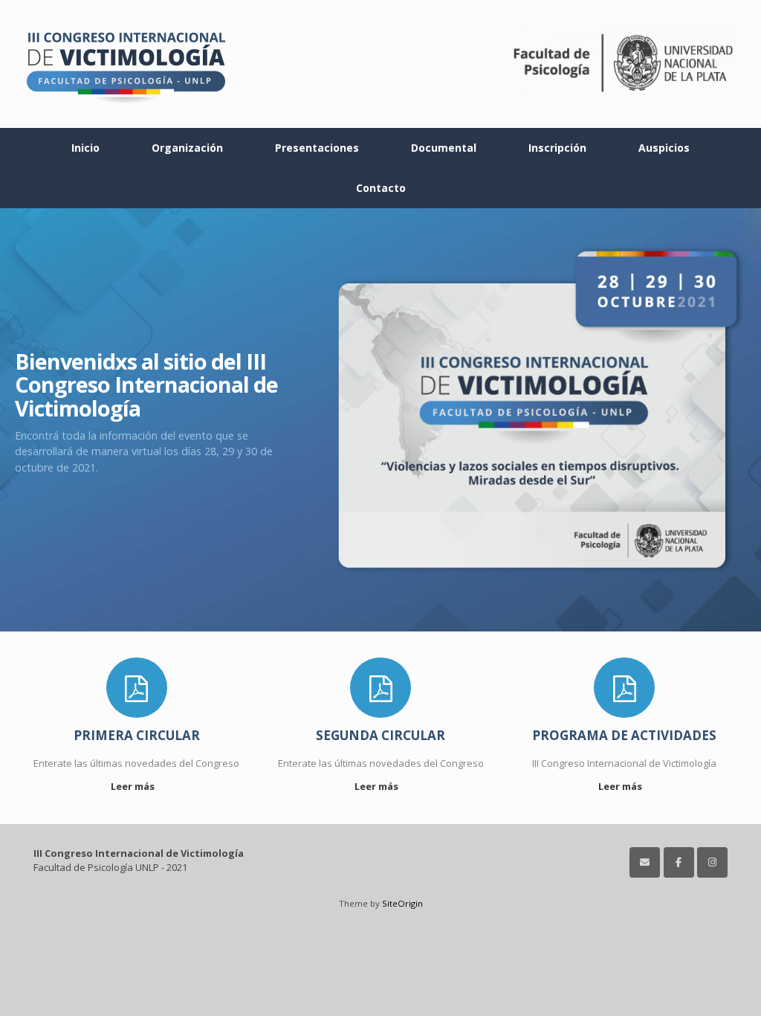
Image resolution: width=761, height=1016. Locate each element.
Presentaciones (317, 148)
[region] (380, 419)
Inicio (85, 148)
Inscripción (557, 148)
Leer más (134, 786)
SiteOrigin (402, 903)
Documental (443, 148)
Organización (187, 148)
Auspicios (664, 148)
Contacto (381, 188)
